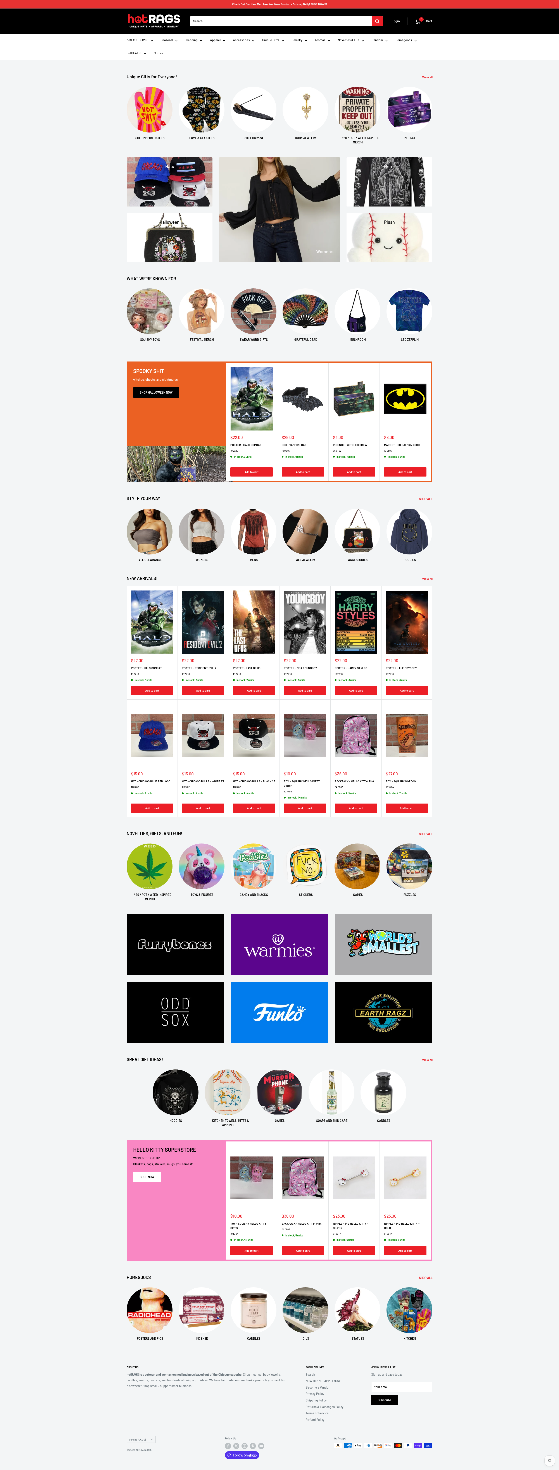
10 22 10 (234, 450)
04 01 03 (339, 787)
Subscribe (385, 1400)
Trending (191, 40)
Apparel (215, 40)
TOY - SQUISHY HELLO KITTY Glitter (302, 783)
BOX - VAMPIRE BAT (294, 444)
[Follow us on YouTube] (261, 1446)
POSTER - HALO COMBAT (245, 444)
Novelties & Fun (348, 40)
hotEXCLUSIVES (137, 40)
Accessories (241, 40)
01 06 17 (337, 1233)
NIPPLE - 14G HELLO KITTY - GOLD (401, 1226)
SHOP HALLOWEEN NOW (156, 392)
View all (427, 77)
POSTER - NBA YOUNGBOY (300, 668)
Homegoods (403, 40)
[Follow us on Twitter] (236, 1446)
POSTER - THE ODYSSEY (401, 668)
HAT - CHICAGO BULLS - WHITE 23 (203, 781)
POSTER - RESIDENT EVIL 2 (199, 668)
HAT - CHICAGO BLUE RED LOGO (150, 781)
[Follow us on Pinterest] (253, 1446)
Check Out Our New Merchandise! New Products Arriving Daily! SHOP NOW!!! (279, 4)
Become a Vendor (318, 1387)
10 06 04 (286, 450)
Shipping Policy (316, 1400)
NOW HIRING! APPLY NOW (323, 1381)
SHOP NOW (147, 1177)
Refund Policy (315, 1420)
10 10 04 (288, 791)
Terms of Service (317, 1413)
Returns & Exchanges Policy (324, 1407)
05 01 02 (337, 450)
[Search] (377, 21)
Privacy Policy (315, 1394)
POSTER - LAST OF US (247, 668)
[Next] (432, 111)
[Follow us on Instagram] (245, 1446)
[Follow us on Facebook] (228, 1446)
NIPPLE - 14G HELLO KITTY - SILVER (350, 1226)
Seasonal (167, 40)
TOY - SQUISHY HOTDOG (401, 781)
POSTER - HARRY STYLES (351, 668)
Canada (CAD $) (137, 1439)
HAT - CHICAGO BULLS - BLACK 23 (254, 781)
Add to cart (252, 471)
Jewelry (297, 40)
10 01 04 (388, 450)
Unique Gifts (270, 40)
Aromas (320, 40)
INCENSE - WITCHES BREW (350, 444)
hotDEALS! (134, 53)
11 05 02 (135, 787)
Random (377, 40)
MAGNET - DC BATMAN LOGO (402, 444)
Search (310, 1374)
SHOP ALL (426, 499)
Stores (158, 53)
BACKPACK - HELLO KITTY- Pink (354, 781)
